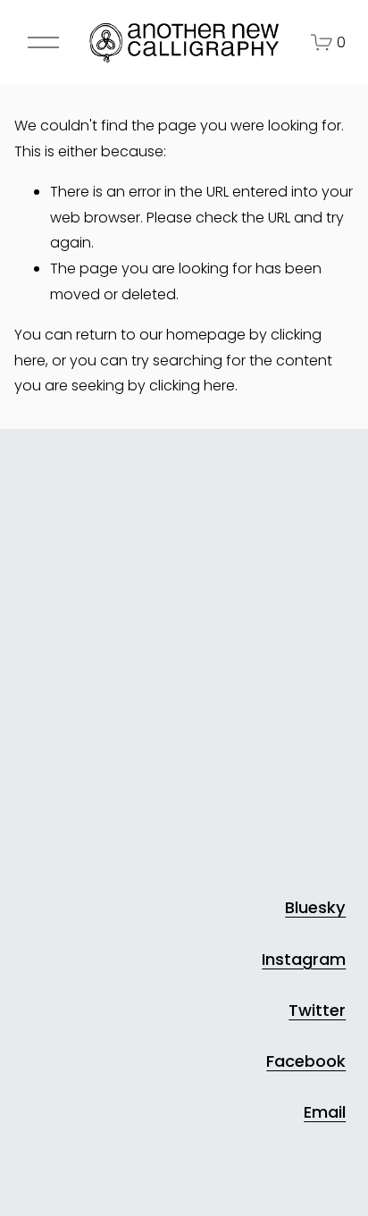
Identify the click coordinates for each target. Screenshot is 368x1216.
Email (325, 1112)
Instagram (304, 959)
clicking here (192, 385)
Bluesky (315, 907)
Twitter (317, 1010)
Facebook (306, 1061)
